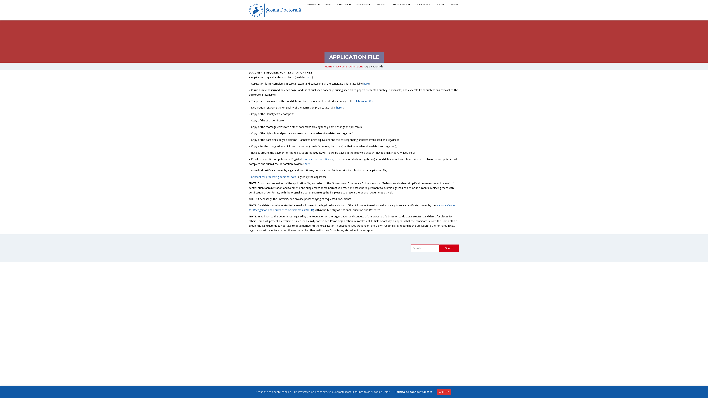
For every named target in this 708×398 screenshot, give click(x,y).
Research (380, 4)
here (309, 77)
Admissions (342, 4)
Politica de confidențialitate (413, 392)
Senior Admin (422, 4)
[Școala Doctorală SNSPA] (275, 10)
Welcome (312, 4)
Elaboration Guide (365, 101)
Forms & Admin (399, 4)
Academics (362, 4)
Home (328, 66)
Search (449, 248)
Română (454, 4)
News (328, 4)
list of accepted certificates (317, 159)
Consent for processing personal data (273, 177)
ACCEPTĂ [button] (444, 392)
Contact (439, 4)
